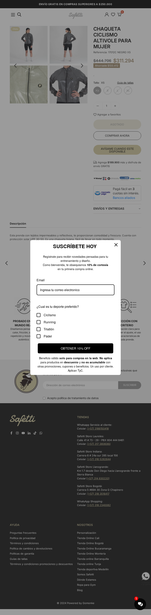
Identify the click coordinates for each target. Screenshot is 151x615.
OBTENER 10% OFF (75, 348)
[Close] (116, 244)
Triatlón (49, 329)
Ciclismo (50, 315)
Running (49, 322)
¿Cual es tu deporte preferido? (57, 306)
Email (40, 280)
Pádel (48, 336)
